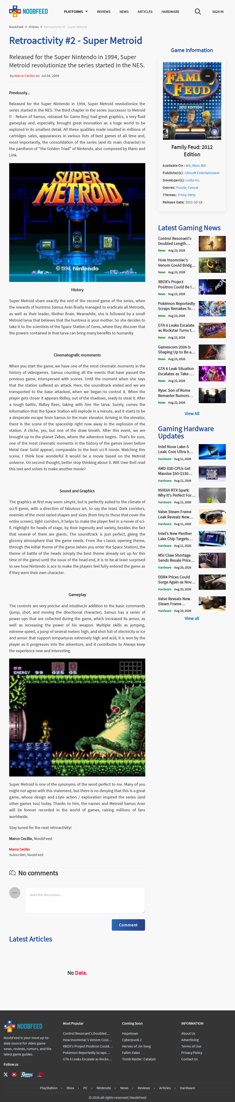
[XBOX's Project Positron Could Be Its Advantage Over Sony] (212, 293)
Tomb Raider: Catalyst (139, 1059)
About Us (188, 1033)
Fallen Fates (131, 1052)
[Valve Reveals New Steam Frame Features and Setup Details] (212, 610)
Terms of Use (191, 1046)
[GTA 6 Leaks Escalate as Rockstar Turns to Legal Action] (212, 336)
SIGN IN (218, 11)
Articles (145, 11)
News (124, 11)
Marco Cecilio (24, 75)
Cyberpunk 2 (132, 1039)
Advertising (190, 1039)
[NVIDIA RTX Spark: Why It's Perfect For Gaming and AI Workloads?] (212, 501)
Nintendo (104, 1088)
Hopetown (130, 1033)
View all (192, 618)
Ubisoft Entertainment (202, 172)
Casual (193, 187)
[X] (6, 1074)
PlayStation (48, 1088)
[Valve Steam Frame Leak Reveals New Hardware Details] (212, 523)
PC (85, 1088)
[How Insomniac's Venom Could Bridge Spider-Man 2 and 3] (212, 271)
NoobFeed (16, 27)
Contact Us (189, 1059)
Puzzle (181, 187)
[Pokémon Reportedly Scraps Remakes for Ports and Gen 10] (212, 315)
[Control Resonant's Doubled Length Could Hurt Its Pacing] (212, 250)
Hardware (170, 11)
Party (192, 194)
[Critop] (41, 1074)
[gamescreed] (27, 1074)
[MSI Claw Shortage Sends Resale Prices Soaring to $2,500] (212, 566)
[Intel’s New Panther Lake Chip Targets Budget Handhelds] (212, 545)
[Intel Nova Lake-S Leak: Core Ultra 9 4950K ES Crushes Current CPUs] (212, 458)
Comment (128, 924)
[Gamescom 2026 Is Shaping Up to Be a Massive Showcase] (212, 358)
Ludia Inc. (192, 180)
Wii (188, 165)
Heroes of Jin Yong (136, 1046)
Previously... (19, 92)
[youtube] (14, 1074)
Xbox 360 (199, 165)
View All (192, 413)
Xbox (70, 1088)
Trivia (182, 194)
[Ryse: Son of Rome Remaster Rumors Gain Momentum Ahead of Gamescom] (212, 401)
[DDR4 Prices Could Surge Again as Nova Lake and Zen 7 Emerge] (212, 588)
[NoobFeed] (28, 11)
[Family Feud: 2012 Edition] (192, 138)
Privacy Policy (191, 1052)
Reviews (103, 11)
